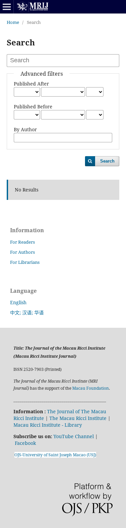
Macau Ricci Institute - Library (47, 425)
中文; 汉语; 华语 (27, 312)
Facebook (25, 443)
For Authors (22, 252)
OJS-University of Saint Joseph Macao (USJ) (55, 455)
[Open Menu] (6, 6)
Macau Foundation (90, 388)
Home (13, 22)
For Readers (22, 242)
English (18, 302)
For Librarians (25, 262)
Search (107, 161)
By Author (25, 129)
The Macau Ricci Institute (78, 418)
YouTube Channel (73, 436)
